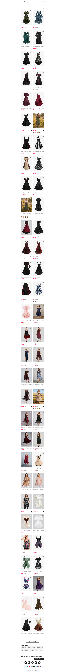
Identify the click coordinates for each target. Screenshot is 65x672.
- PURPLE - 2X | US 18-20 (37, 592)
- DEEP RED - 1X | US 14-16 (26, 236)
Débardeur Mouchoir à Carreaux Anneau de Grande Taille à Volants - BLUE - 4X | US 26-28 (38, 297)
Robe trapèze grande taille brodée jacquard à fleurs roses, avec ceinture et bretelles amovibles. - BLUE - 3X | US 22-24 (38, 320)
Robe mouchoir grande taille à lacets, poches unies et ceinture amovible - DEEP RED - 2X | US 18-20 (26, 468)
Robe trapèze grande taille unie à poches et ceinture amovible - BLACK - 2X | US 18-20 (26, 633)
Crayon (33, 647)
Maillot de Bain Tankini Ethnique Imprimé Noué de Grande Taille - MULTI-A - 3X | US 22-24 (26, 551)
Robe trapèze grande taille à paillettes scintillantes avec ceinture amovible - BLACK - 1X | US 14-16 (38, 236)
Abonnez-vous (39, 659)
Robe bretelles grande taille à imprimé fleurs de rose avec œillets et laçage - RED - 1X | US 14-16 (38, 256)
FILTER (40, 8)
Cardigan (24, 647)
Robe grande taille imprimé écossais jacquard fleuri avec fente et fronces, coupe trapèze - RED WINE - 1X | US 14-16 (26, 108)
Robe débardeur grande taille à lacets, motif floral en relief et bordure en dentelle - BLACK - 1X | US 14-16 (38, 192)
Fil (22, 650)
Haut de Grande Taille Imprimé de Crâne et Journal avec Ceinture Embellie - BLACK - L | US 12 (26, 509)
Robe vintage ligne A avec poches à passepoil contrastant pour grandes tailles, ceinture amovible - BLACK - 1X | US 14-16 (26, 277)
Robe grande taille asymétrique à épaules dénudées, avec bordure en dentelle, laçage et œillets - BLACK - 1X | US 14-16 (26, 67)
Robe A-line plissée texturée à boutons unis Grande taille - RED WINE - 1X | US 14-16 (38, 108)
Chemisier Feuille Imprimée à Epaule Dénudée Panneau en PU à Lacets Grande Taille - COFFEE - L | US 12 (26, 489)
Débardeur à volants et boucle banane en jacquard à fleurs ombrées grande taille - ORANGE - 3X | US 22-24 (38, 633)
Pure (29, 647)
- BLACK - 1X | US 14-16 (37, 87)
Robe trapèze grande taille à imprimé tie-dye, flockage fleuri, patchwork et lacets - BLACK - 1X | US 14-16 (26, 128)
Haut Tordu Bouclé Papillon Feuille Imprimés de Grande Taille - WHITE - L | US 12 (38, 509)
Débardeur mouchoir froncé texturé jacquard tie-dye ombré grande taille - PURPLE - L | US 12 (38, 551)
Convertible (40, 647)
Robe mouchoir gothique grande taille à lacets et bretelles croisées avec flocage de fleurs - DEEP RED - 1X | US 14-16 (26, 427)
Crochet (26, 650)
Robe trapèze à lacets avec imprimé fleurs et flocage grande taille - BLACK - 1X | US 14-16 (38, 172)
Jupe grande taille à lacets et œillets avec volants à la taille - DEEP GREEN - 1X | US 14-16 (26, 213)
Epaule (36, 650)
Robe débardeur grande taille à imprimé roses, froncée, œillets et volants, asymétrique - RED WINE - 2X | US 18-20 (38, 363)
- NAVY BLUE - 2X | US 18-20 (26, 592)
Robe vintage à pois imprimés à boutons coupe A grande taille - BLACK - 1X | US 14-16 (26, 192)
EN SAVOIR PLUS (32, 641)
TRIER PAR (31, 8)
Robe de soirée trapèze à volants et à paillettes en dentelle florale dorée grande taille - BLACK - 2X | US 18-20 (38, 448)
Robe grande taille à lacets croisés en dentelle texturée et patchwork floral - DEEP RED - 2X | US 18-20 (38, 343)
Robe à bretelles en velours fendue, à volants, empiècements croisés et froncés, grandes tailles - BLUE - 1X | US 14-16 (26, 363)
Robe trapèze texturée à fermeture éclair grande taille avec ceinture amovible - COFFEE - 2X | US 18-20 (38, 612)
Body (32, 650)
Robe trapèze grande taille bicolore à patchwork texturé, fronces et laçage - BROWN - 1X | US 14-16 (26, 172)
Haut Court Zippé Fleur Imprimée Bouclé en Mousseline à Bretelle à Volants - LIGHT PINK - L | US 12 (26, 320)
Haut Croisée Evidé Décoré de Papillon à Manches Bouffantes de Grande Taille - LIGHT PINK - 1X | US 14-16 (38, 489)
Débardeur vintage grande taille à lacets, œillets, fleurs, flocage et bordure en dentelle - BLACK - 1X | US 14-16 (26, 151)
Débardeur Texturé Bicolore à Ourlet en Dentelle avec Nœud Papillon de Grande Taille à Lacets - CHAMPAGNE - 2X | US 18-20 (38, 468)
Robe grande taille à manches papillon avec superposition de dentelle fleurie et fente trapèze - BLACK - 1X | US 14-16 (38, 213)
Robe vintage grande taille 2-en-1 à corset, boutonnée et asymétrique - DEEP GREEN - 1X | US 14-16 (26, 26)
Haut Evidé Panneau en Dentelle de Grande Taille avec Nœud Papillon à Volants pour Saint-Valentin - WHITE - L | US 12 (38, 530)
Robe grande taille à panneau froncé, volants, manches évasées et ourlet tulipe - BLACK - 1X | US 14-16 (38, 46)
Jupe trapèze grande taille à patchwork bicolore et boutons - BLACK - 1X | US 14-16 (26, 297)
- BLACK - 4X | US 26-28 (37, 571)
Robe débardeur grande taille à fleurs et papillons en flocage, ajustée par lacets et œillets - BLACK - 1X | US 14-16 (38, 277)
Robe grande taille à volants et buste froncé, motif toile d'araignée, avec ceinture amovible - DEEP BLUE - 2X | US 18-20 (38, 427)
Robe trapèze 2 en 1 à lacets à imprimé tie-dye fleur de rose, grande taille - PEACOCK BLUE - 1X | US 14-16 (38, 26)
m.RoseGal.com (27, 2)
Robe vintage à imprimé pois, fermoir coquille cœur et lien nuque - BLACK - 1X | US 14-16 (38, 151)
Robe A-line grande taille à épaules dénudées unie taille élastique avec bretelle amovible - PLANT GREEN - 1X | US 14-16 (38, 128)
